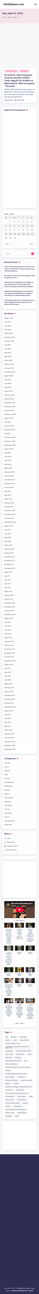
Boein (15, 1040)
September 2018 (10, 522)
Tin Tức (6, 809)
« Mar (7, 244)
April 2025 (7, 356)
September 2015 (10, 661)
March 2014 (8, 730)
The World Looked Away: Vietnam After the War (18, 1087)
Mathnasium (9, 1057)
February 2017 (9, 595)
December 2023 (9, 403)
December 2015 (9, 649)
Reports (7, 794)
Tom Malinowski (10, 1096)
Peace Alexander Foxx (12, 1064)
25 (23, 234)
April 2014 (7, 726)
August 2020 (8, 449)
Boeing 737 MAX (24, 1040)
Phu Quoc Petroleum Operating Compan (16, 1073)
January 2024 (9, 399)
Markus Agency (20, 1054)
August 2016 (8, 618)
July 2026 (7, 322)
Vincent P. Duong (21, 1099)
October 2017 (9, 564)
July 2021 (7, 433)
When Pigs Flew (22, 1112)
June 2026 (7, 326)
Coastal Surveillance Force (13, 1043)
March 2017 (8, 591)
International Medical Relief (23, 1051)
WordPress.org (11, 850)
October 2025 (9, 341)
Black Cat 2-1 (23, 1037)
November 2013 (9, 745)
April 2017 (7, 587)
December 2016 (9, 603)
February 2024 (9, 395)
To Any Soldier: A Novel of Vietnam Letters (17, 1093)
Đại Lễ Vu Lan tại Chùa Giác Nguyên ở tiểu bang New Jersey (19, 277)
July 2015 (7, 668)
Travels (6, 817)
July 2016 (7, 622)
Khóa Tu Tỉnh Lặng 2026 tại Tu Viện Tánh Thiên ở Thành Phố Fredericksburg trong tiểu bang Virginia (19, 269)
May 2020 (7, 460)
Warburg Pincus (18, 1106)
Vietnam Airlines (10, 1099)
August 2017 (8, 572)
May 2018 (7, 537)
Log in (9, 838)
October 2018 (9, 518)
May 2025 (7, 353)
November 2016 (9, 607)
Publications (8, 786)
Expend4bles (9, 1051)
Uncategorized (9, 821)
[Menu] (35, 4)
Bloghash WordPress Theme (22, 1291)
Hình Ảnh (7, 771)
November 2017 (9, 560)
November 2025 (9, 337)
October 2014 (9, 703)
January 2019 (8, 507)
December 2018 (9, 510)
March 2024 (8, 391)
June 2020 (7, 457)
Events (6, 767)
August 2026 (8, 318)
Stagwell (8, 1083)
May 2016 (7, 630)
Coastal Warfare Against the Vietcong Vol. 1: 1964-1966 (17, 1047)
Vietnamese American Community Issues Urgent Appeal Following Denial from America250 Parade (19, 302)
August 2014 (8, 711)
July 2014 (7, 715)
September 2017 (9, 568)
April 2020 (7, 464)
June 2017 (7, 580)
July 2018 (7, 530)
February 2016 (9, 641)
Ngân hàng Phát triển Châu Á (13, 1060)
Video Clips (8, 825)
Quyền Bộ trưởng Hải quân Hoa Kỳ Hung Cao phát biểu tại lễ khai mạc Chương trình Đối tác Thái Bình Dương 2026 (18, 293)
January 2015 (8, 691)
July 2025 (7, 345)
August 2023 (8, 418)
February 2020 (9, 472)
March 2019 (8, 499)
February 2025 (9, 364)
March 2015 (8, 684)
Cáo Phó (7, 763)
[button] (32, 253)
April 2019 (7, 495)
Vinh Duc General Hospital (13, 1103)
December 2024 (9, 372)
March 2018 (8, 545)
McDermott (18, 1057)
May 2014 (7, 722)
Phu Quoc (8, 1070)
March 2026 (8, 333)
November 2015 (9, 653)
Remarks (7, 790)
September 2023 (10, 414)
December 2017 (9, 557)
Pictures (7, 778)
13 (32, 226)
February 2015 (9, 688)
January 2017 (8, 599)
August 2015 (8, 664)
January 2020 (9, 476)
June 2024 (7, 383)
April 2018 (7, 541)
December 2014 (9, 695)
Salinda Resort (21, 1077)
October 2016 (9, 611)
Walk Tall (8, 1106)
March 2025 (8, 360)
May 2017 (7, 584)
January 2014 (9, 738)
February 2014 (9, 734)
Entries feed (11, 842)
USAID (30, 1096)
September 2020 (10, 445)
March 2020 (8, 468)
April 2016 (7, 634)
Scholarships (8, 798)
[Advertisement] (19, 43)
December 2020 (9, 437)
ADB (7, 1037)
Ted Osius (16, 1083)
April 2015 (7, 680)
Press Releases (11, 71)
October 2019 (9, 487)
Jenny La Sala (9, 1054)
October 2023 (9, 410)
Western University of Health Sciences (16, 1109)
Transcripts (8, 813)
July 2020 (7, 453)
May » (31, 244)
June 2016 (7, 626)
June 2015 (7, 672)
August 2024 (8, 376)
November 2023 (9, 407)
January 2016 (8, 645)
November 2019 (9, 484)
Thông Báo (24, 71)
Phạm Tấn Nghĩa (10, 1077)
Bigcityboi (14, 1037)
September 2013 (10, 749)
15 (10, 230)
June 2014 (7, 718)
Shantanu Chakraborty (12, 1080)
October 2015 (9, 657)
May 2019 (7, 491)
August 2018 (8, 526)
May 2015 (7, 676)
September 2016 (10, 614)
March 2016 (8, 638)
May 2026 (7, 329)
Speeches (7, 801)
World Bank (9, 1116)
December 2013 (9, 742)
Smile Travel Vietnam (26, 1080)
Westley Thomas (10, 1112)
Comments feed (12, 846)
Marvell (30, 1054)
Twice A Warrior (21, 1096)
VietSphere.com (14, 4)
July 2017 (7, 576)
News (6, 774)
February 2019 (9, 503)
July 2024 (7, 380)
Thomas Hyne (9, 1090)
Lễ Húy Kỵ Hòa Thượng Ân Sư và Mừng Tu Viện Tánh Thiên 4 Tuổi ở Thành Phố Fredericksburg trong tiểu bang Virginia (18, 284)
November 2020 (9, 441)
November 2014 (9, 699)
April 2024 (8, 387)
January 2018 (8, 553)
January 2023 (9, 426)
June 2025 (7, 349)
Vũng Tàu (25, 1103)
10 (19, 226)
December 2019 (9, 480)
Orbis (25, 1060)
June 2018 (7, 534)
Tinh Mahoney (20, 1090)
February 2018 (9, 549)
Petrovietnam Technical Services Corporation (18, 1067)
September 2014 (10, 707)
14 (6, 230)
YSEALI (17, 1116)
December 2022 (9, 430)
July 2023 (7, 422)
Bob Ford (8, 1040)
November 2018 (9, 514)
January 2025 (9, 368)
